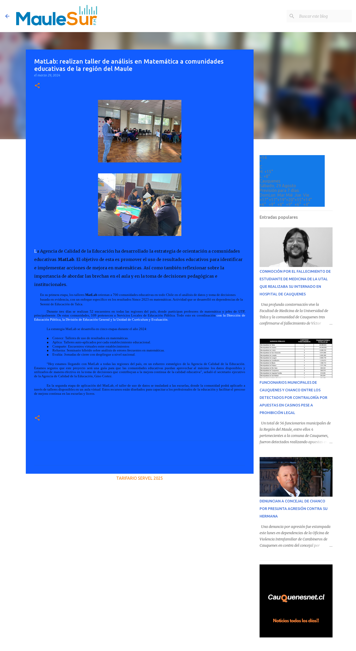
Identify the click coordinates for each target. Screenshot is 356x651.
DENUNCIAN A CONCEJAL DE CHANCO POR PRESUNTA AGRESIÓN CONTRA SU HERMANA (294, 508)
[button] (37, 85)
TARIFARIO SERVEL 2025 (139, 478)
